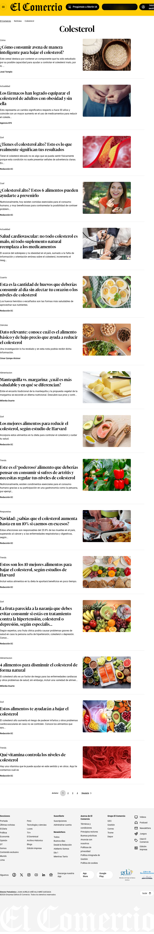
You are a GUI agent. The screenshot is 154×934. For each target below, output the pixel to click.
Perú (29, 821)
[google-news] (51, 875)
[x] (21, 875)
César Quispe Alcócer (10, 358)
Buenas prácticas (89, 835)
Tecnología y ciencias (36, 825)
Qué (2, 137)
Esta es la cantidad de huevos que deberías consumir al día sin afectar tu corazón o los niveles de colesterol (39, 289)
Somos (3, 848)
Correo (111, 829)
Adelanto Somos (61, 849)
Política (3, 832)
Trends (3, 460)
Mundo (3, 856)
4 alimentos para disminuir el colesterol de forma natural (38, 667)
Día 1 (56, 852)
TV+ (29, 832)
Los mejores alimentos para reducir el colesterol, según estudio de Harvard (34, 425)
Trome (110, 832)
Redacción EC (6, 169)
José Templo (6, 72)
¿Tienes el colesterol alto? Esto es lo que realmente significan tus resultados (36, 146)
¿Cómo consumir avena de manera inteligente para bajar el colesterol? (32, 49)
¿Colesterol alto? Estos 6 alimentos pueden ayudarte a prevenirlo (39, 192)
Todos (56, 837)
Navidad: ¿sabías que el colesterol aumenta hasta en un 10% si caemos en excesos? (38, 520)
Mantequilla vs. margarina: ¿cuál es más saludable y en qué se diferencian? (36, 382)
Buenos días (59, 841)
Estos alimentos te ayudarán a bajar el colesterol (34, 711)
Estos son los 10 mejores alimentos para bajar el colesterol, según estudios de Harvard (36, 569)
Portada (4, 821)
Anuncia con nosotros (86, 841)
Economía (4, 836)
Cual (2, 183)
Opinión (3, 840)
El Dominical (32, 836)
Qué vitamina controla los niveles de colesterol (33, 757)
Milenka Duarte (7, 400)
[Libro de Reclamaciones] (147, 875)
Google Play (102, 875)
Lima (2, 860)
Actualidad (5, 86)
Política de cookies (89, 863)
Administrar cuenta (63, 825)
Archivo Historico (35, 840)
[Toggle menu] (3, 7)
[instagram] (29, 875)
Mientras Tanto (61, 856)
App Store (85, 875)
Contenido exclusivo (9, 852)
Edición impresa (34, 848)
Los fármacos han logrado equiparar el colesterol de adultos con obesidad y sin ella (36, 98)
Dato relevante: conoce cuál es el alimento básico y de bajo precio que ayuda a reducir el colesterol (39, 337)
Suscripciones (60, 821)
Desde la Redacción (63, 845)
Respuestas (5, 511)
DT (1, 844)
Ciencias (4, 325)
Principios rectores (89, 832)
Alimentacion (6, 372)
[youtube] (36, 875)
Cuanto (3, 277)
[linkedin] (43, 875)
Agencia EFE (6, 123)
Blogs (29, 844)
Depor (110, 836)
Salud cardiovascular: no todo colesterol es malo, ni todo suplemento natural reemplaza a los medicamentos (39, 241)
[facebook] (14, 875)
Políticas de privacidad (86, 849)
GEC (110, 821)
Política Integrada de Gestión (90, 857)
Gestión (111, 825)
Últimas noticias (7, 825)
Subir (144, 893)
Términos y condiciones (86, 826)
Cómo (3, 40)
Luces (29, 829)
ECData (3, 829)
